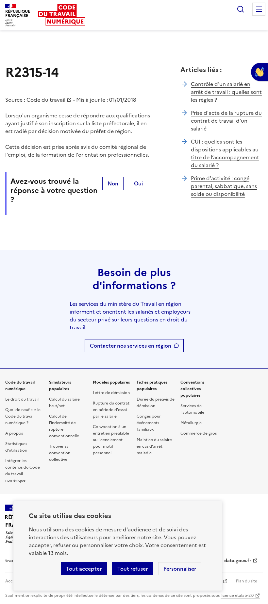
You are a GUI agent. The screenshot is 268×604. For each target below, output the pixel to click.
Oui (138, 183)
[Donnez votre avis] (259, 72)
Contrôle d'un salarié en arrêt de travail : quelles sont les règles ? (226, 92)
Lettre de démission (111, 393)
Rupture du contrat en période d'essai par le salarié (111, 409)
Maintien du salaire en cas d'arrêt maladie (154, 446)
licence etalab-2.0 (237, 595)
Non (113, 183)
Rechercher (240, 9)
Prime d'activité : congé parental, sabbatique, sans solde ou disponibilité (224, 186)
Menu (258, 9)
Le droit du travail (22, 399)
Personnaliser (179, 569)
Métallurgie (191, 423)
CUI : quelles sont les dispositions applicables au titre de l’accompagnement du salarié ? (225, 153)
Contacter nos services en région (130, 346)
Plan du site (246, 581)
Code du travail (45, 100)
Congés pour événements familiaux (149, 422)
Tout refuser (132, 569)
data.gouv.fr (237, 560)
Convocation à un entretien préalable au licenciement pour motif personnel (111, 440)
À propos (14, 433)
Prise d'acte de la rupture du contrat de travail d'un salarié (226, 120)
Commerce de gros (198, 433)
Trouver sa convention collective (59, 452)
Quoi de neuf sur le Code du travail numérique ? (23, 416)
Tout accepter (84, 569)
